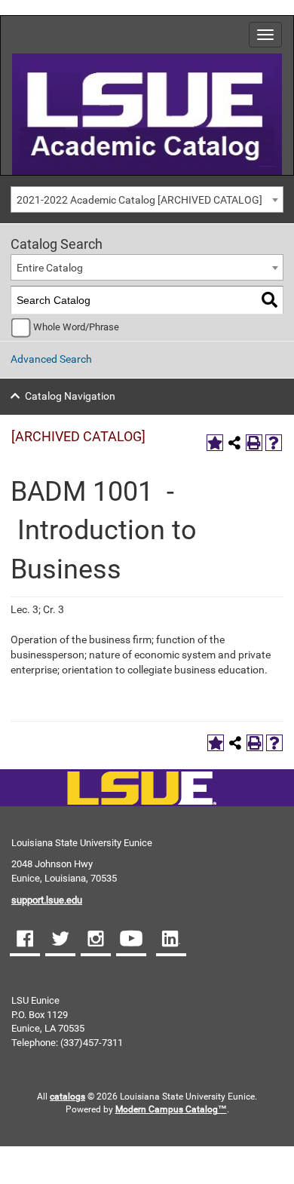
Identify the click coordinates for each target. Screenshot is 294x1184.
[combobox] (147, 199)
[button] (24, 940)
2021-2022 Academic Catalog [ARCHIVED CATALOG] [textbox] (139, 200)
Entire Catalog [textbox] (50, 268)
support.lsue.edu (46, 900)
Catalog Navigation (70, 396)
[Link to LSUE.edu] (147, 113)
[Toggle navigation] (265, 35)
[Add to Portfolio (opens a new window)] (215, 442)
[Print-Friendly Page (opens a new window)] (254, 442)
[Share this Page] (234, 442)
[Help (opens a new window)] (273, 442)
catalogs (67, 1096)
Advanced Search (51, 359)
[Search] (269, 300)
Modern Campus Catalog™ (171, 1109)
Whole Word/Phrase (76, 327)
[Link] (141, 789)
